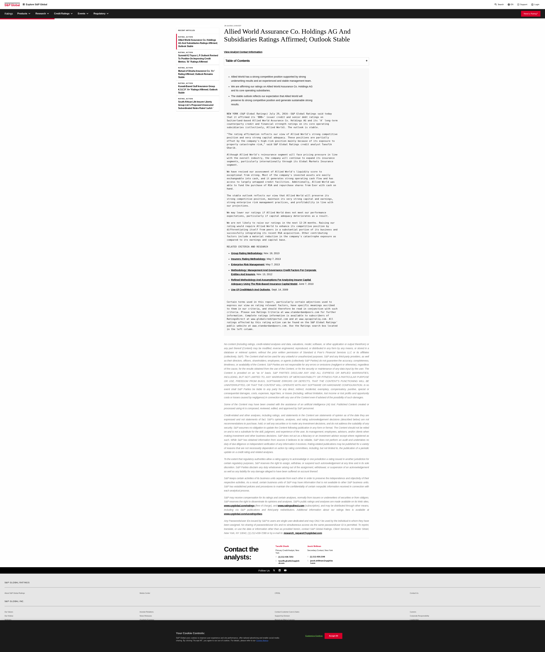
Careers (413, 612)
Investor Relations (147, 612)
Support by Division (282, 616)
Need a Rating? (531, 14)
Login (536, 4)
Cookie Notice (262, 640)
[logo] (12, 4)
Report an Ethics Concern (285, 620)
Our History (9, 616)
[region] (272, 636)
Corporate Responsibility (419, 616)
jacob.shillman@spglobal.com (321, 562)
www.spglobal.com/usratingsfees (243, 514)
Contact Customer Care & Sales (287, 612)
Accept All (333, 636)
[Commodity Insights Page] (274, 570)
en (512, 4)
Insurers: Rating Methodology (248, 259)
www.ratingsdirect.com (291, 505)
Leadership (414, 620)
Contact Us (414, 593)
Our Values (9, 612)
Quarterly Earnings (147, 620)
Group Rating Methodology (246, 253)
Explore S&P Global (36, 4)
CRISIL (277, 593)
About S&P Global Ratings (15, 593)
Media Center (145, 593)
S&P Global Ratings (17, 582)
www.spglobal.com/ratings (239, 505)
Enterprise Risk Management (247, 264)
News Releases (146, 616)
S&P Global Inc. (14, 601)
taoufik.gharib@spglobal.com (288, 562)
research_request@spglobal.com (303, 533)
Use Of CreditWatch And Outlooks (250, 289)
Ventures (8, 620)
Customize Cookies (314, 636)
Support (523, 4)
